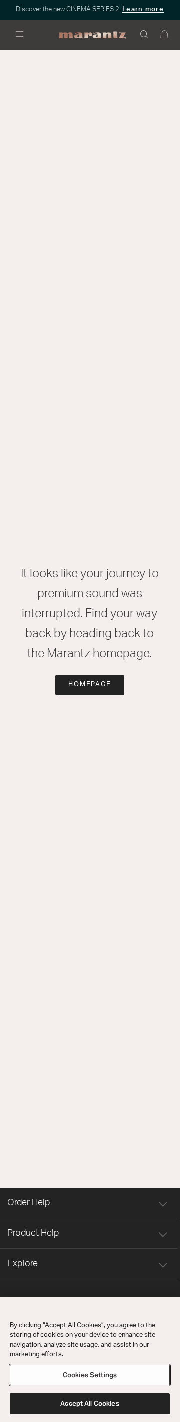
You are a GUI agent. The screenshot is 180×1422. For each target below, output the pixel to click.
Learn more (143, 9)
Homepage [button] (90, 684)
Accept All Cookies (89, 1403)
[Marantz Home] (92, 35)
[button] (145, 35)
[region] (90, 1359)
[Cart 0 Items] (165, 35)
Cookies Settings (90, 1375)
